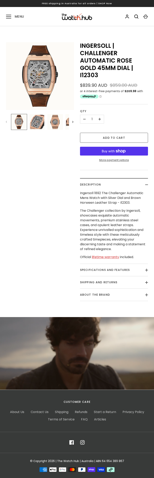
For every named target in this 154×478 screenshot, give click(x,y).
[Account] (127, 16)
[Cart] (145, 16)
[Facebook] (71, 442)
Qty (83, 111)
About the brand (95, 295)
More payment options (114, 160)
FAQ (84, 419)
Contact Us (40, 412)
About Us (17, 412)
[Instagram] (82, 442)
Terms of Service (61, 419)
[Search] (136, 16)
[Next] (73, 122)
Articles (100, 419)
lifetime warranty (105, 257)
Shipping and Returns (98, 282)
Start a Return (105, 412)
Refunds (81, 412)
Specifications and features (105, 270)
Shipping (61, 412)
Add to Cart (114, 138)
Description (90, 185)
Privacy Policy (133, 412)
